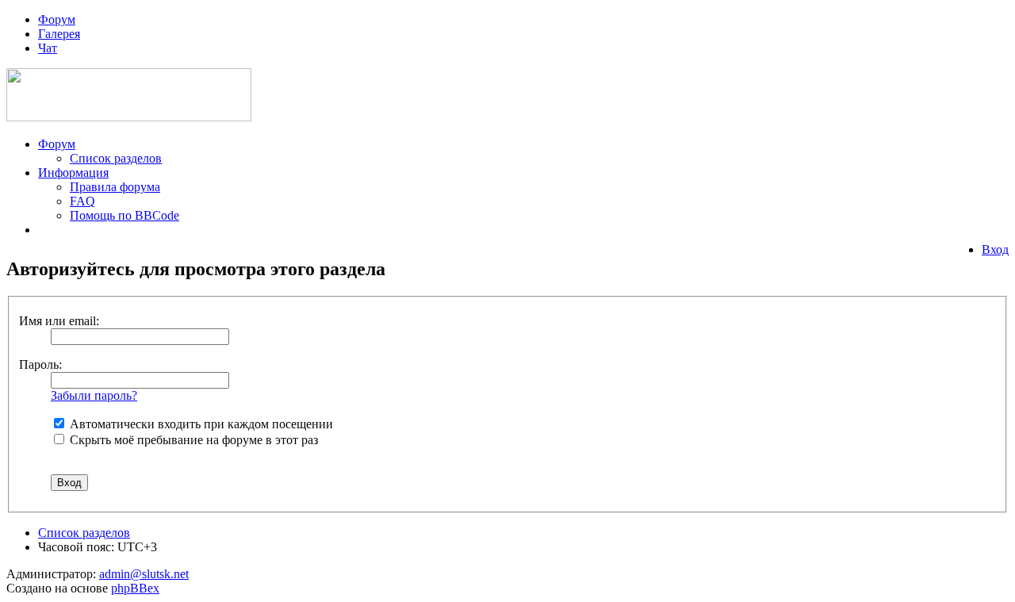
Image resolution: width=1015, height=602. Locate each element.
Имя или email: (59, 321)
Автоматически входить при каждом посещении (200, 424)
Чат (47, 48)
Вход (995, 249)
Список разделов (116, 158)
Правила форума (115, 187)
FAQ (82, 201)
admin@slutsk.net (144, 574)
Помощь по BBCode (124, 215)
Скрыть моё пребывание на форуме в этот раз (192, 440)
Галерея (59, 33)
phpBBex (135, 588)
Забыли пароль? (94, 395)
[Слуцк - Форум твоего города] (128, 117)
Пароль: (40, 364)
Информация (73, 172)
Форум (56, 19)
